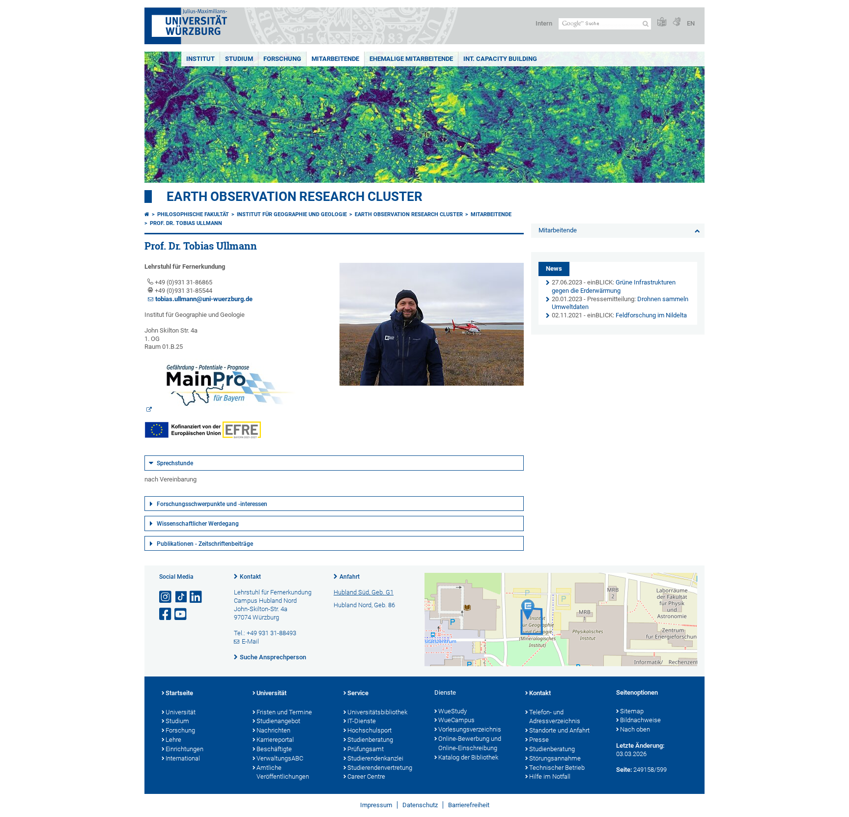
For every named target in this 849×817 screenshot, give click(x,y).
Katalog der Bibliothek (468, 757)
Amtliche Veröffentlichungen (282, 772)
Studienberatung (370, 739)
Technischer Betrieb (557, 767)
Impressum (376, 805)
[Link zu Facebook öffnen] (166, 614)
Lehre (173, 739)
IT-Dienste (361, 721)
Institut (200, 58)
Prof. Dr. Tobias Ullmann (186, 223)
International (183, 758)
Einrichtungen (184, 749)
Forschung (282, 58)
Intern (544, 23)
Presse (539, 739)
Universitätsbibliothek (377, 712)
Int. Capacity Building (500, 58)
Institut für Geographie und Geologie (292, 214)
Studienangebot (278, 721)
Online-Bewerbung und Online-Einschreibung (469, 743)
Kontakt (250, 576)
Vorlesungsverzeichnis (469, 729)
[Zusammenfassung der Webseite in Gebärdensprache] (676, 22)
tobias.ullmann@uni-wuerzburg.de (204, 299)
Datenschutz (420, 805)
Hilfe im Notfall (549, 776)
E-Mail (250, 641)
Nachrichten (273, 730)
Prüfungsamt (365, 749)
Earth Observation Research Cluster (295, 196)
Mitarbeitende (335, 58)
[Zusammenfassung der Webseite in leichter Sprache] (661, 22)
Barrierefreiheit (468, 805)
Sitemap (632, 711)
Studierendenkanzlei (375, 758)
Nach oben (635, 729)
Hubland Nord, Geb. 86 (364, 605)
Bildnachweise (640, 720)
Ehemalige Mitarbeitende (411, 58)
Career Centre (366, 776)
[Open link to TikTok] (181, 597)
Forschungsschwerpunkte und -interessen (212, 504)
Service (357, 693)
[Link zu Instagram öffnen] (166, 597)
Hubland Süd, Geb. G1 (364, 592)
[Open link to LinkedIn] (196, 597)
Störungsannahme (555, 758)
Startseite (179, 693)
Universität (181, 712)
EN (691, 23)
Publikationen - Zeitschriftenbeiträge (205, 543)
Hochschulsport (369, 730)
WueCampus (456, 720)
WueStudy (452, 711)
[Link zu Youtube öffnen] (181, 614)
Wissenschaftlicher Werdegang (198, 523)
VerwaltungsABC (279, 758)
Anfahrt (350, 576)
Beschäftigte (274, 749)
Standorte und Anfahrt (559, 730)
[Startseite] (146, 214)
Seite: (624, 769)
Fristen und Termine (284, 712)
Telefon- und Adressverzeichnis (554, 716)
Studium (239, 58)
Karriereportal (275, 739)
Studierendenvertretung (379, 767)
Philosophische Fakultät (193, 214)
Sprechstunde (175, 463)
